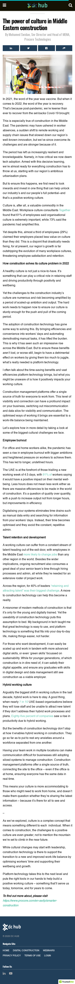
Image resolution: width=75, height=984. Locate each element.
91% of (47, 474)
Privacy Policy (12, 956)
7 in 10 (23, 702)
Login (47, 956)
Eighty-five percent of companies (32, 716)
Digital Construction (26, 951)
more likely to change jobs (40, 554)
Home (6, 951)
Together (64, 210)
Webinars (49, 951)
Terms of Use (32, 956)
